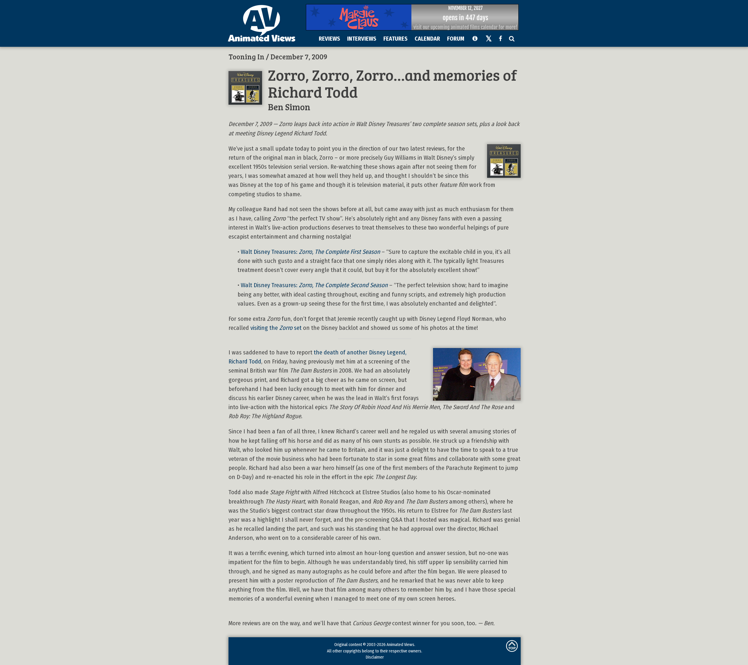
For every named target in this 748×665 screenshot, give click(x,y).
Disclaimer (375, 657)
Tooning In (246, 56)
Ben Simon (289, 106)
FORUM (455, 38)
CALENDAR (427, 38)
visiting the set (276, 328)
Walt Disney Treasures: (310, 252)
